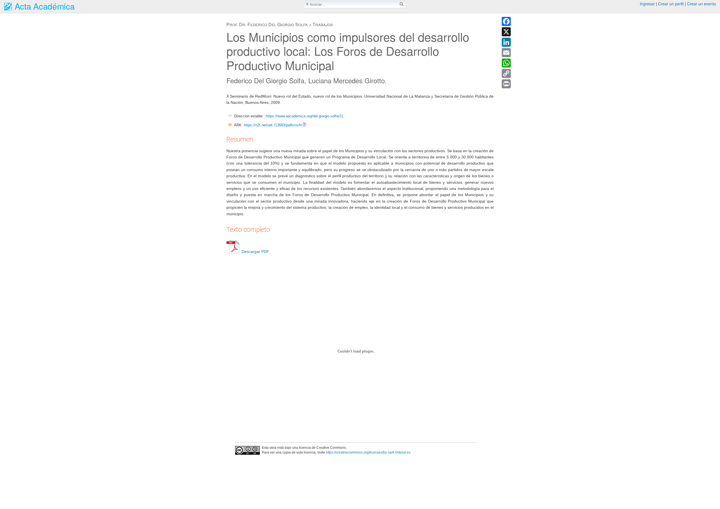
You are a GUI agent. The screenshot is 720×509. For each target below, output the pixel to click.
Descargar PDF (255, 251)
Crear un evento (701, 3)
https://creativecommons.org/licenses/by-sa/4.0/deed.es (368, 452)
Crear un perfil (671, 3)
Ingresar (647, 3)
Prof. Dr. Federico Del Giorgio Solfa (267, 24)
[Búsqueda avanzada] (307, 4)
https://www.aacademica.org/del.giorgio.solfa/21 (304, 116)
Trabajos (322, 24)
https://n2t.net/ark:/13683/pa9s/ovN (273, 125)
